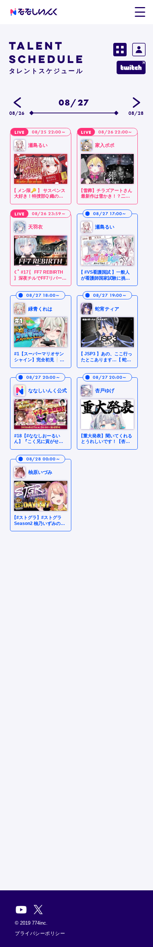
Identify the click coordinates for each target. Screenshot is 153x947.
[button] (139, 11)
